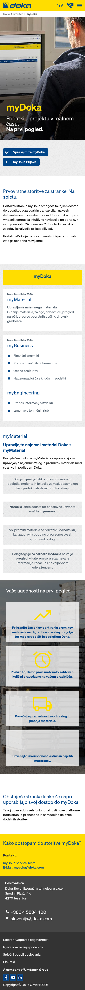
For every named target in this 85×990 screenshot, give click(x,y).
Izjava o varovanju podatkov (23, 947)
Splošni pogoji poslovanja (21, 954)
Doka (6, 14)
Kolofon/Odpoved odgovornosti (26, 939)
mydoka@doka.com (29, 867)
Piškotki (9, 961)
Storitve (18, 14)
